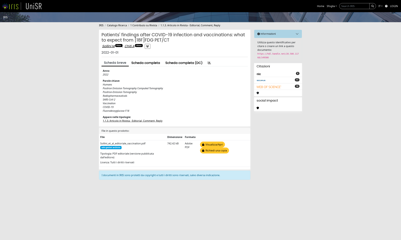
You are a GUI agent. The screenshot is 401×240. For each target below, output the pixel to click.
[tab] (209, 63)
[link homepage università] (33, 6)
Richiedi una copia (215, 150)
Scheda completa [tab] (145, 63)
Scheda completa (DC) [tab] (184, 63)
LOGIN (394, 6)
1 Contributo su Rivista (143, 25)
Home (320, 6)
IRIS (101, 25)
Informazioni (268, 34)
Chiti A (129, 46)
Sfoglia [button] (331, 6)
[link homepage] (11, 6)
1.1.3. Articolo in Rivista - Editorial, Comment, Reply (190, 25)
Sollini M (108, 46)
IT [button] (379, 6)
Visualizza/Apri (213, 144)
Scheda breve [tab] (115, 62)
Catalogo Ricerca (117, 25)
